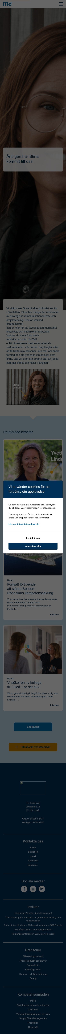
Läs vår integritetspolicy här (23, 524)
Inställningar (33, 538)
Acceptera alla (33, 546)
